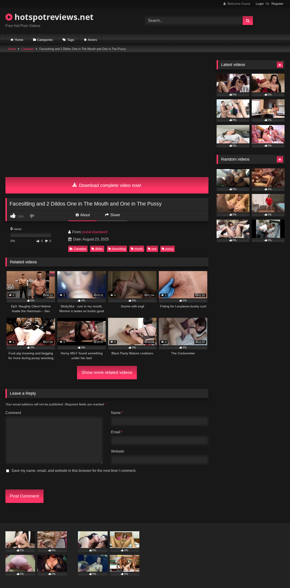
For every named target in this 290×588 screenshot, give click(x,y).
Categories (45, 40)
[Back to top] (276, 574)
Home (19, 40)
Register (277, 3)
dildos (99, 248)
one (154, 248)
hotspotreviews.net (53, 16)
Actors (92, 40)
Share (114, 215)
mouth (139, 248)
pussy (169, 248)
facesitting (119, 248)
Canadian (28, 49)
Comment (13, 413)
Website (117, 451)
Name (117, 413)
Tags (70, 40)
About (85, 215)
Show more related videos (107, 372)
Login (260, 3)
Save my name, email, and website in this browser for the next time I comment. (73, 471)
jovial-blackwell (94, 232)
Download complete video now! (109, 185)
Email (117, 432)
